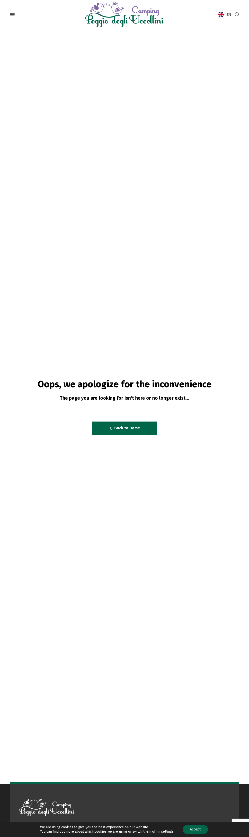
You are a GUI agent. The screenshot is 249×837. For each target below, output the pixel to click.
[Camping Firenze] (124, 14)
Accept (195, 829)
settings (167, 831)
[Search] (236, 14)
